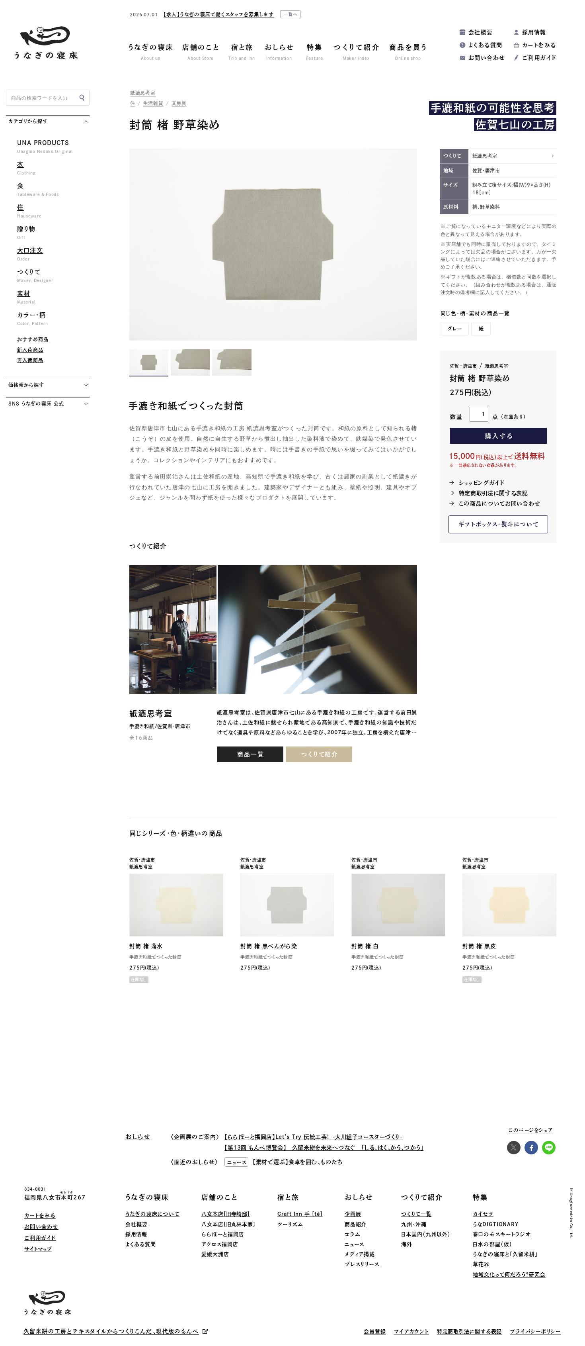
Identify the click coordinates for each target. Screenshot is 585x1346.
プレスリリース (362, 1264)
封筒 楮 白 (364, 946)
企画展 (353, 1214)
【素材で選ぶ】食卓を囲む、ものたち (298, 1162)
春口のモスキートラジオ (502, 1234)
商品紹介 (356, 1224)
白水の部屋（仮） (492, 1244)
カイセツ (483, 1214)
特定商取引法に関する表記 (493, 493)
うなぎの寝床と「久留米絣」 (505, 1254)
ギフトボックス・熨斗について (498, 524)
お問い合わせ (486, 58)
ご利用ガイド (539, 58)
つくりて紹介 (319, 754)
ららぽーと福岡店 (222, 1234)
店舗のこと (219, 1197)
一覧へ (291, 14)
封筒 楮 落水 (146, 946)
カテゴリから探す (28, 121)
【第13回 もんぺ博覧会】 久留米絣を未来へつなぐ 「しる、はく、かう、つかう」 (323, 1147)
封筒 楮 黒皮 (479, 946)
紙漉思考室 (143, 92)
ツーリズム (290, 1224)
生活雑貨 (153, 103)
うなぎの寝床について (152, 1214)
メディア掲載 (360, 1254)
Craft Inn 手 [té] (300, 1214)
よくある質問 (485, 45)
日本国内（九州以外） (426, 1234)
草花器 (481, 1264)
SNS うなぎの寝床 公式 (36, 403)
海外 (406, 1244)
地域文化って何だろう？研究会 (509, 1274)
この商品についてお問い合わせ (499, 503)
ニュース (355, 1244)
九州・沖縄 (414, 1224)
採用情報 (534, 32)
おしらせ (359, 1197)
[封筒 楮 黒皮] (509, 905)
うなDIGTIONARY (496, 1224)
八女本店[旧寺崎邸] (225, 1214)
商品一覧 (250, 754)
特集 (480, 1197)
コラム (353, 1234)
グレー (454, 328)
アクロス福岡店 (219, 1244)
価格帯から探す (26, 384)
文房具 (179, 103)
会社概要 (480, 32)
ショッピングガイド (482, 483)
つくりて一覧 (416, 1214)
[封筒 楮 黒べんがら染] (287, 905)
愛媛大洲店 (215, 1254)
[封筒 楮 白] (398, 905)
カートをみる (539, 45)
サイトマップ (38, 1249)
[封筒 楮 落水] (176, 905)
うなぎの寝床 (147, 1197)
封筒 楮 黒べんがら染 (268, 946)
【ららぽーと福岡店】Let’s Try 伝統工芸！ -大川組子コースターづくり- (313, 1137)
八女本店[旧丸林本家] (228, 1224)
